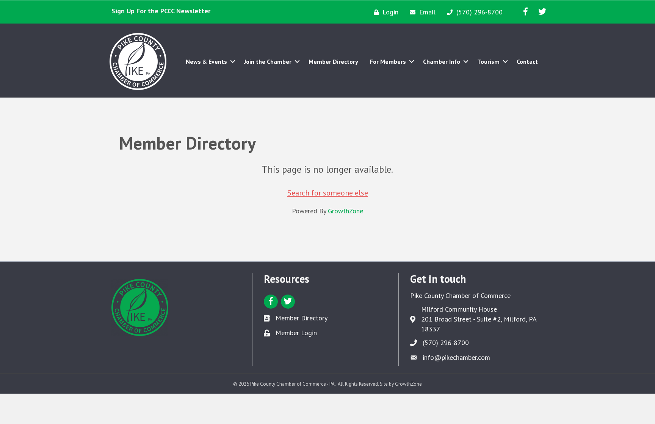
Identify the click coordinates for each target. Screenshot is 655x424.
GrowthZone (345, 210)
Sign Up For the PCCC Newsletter (160, 10)
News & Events (206, 61)
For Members (388, 61)
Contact (527, 61)
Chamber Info (441, 61)
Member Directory (333, 61)
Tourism (488, 61)
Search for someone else (327, 193)
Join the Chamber (267, 61)
